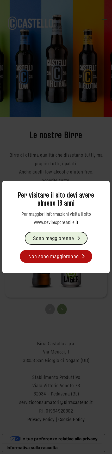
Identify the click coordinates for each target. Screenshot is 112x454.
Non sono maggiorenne (53, 256)
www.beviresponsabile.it (56, 222)
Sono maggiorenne (53, 238)
